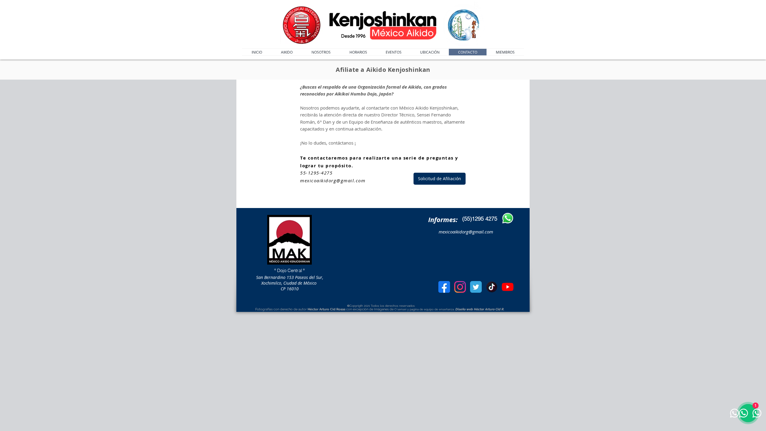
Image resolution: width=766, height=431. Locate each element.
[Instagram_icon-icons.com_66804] (460, 287)
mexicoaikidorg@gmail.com (332, 180)
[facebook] (444, 287)
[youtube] (507, 287)
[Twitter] (476, 287)
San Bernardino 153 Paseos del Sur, (289, 277)
